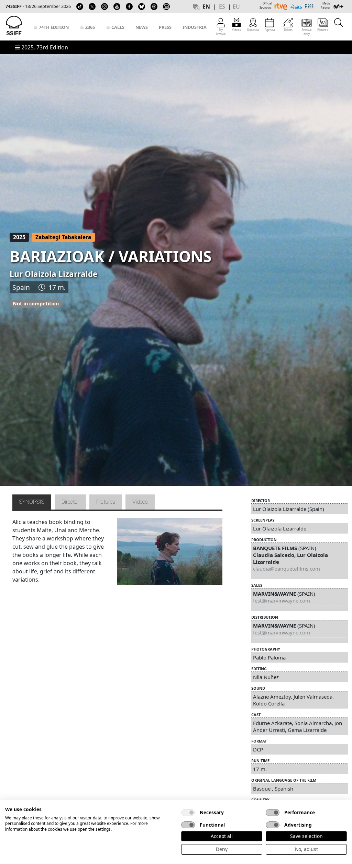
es (222, 6)
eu (236, 6)
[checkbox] (188, 812)
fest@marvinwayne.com (281, 600)
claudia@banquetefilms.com (286, 568)
